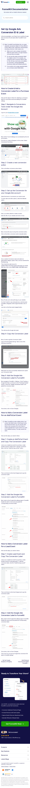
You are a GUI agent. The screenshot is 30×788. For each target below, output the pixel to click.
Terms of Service (5, 766)
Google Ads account (13, 112)
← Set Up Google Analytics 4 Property (6, 661)
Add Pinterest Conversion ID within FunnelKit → (23, 662)
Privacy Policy (12, 766)
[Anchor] (6, 94)
